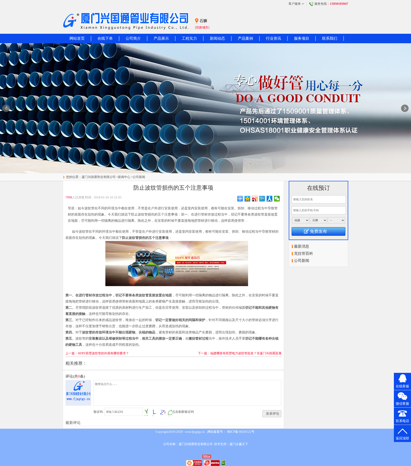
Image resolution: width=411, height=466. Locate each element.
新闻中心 (124, 177)
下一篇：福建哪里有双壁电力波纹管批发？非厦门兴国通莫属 (239, 353)
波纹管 (84, 231)
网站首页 (77, 38)
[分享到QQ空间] (247, 199)
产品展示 (161, 38)
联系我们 (329, 38)
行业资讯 (273, 38)
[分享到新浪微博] (255, 199)
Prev (6, 108)
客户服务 (295, 3)
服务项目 (301, 38)
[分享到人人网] (270, 199)
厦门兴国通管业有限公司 (99, 177)
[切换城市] (202, 27)
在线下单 (105, 38)
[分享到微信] (277, 199)
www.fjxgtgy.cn (195, 431)
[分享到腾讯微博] (262, 199)
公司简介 (133, 38)
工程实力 (189, 38)
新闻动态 (217, 38)
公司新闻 (139, 177)
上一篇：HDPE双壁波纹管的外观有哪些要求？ (97, 353)
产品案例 (245, 38)
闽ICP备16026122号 (240, 431)
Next (405, 108)
